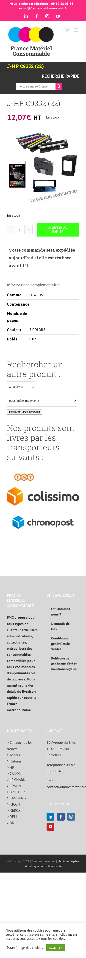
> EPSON (14, 785)
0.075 (33, 339)
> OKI (11, 822)
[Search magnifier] (58, 86)
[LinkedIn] (50, 817)
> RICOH (13, 804)
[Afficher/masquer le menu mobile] (76, 30)
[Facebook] (61, 817)
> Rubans (14, 761)
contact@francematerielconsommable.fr (43, 8)
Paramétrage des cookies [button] (25, 948)
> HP (10, 767)
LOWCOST (37, 295)
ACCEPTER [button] (55, 948)
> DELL (12, 816)
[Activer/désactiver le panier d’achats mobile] (67, 30)
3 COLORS (37, 329)
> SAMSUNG (16, 798)
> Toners (13, 755)
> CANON (14, 773)
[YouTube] (50, 827)
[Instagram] (71, 817)
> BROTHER (16, 792)
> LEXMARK (16, 779)
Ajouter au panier (58, 230)
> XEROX (14, 810)
